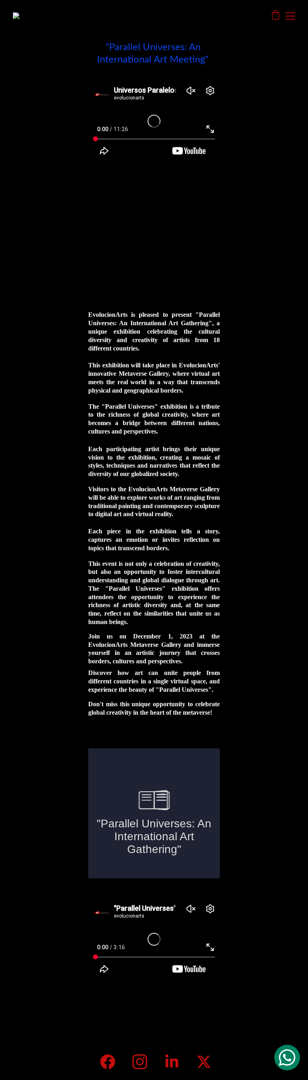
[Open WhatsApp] (287, 1057)
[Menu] (290, 16)
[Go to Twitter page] (204, 1061)
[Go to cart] (275, 16)
